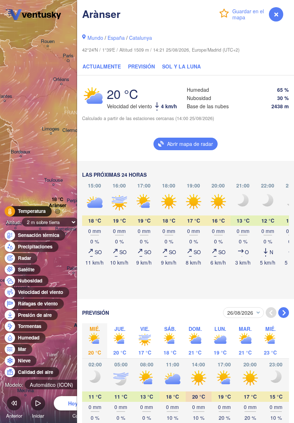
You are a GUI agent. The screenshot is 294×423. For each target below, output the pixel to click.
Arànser (57, 206)
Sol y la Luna (181, 66)
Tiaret (52, 355)
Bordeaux (20, 152)
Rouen (47, 41)
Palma (73, 268)
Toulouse (53, 180)
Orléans (61, 79)
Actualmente (101, 66)
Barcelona (65, 229)
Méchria (25, 391)
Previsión (141, 66)
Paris (68, 56)
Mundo (95, 37)
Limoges (51, 129)
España (116, 37)
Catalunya (140, 37)
